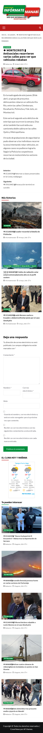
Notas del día (26, 266)
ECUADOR (7, 47)
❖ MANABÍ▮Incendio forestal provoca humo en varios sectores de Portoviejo (20, 581)
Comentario (9, 355)
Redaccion (8, 64)
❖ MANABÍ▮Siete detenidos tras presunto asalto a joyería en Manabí (19, 710)
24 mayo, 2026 (23, 238)
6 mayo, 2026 (23, 324)
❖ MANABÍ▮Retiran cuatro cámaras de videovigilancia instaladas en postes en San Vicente (20, 667)
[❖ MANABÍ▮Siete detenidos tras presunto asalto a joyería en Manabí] (22, 692)
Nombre (7, 388)
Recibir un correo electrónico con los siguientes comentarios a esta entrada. (20, 429)
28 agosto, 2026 (19, 544)
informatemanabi (10, 238)
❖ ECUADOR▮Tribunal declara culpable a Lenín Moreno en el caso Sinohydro (19, 623)
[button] (4, 27)
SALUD (34, 266)
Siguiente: (19, 184)
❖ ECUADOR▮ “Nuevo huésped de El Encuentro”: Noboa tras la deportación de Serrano (20, 538)
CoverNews (15, 729)
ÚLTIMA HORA (8, 530)
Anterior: (21, 173)
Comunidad (7, 266)
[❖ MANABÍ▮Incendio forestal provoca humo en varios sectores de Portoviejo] (22, 564)
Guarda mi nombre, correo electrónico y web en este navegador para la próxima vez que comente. (21, 417)
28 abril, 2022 (19, 64)
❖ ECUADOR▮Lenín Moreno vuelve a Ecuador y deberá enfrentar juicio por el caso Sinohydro (21, 318)
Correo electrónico (28, 389)
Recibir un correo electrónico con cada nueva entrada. (20, 439)
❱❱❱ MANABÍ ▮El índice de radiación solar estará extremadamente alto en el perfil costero (20, 275)
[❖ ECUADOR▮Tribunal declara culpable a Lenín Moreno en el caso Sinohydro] (22, 606)
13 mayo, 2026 (23, 281)
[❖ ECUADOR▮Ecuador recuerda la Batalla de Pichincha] (22, 215)
